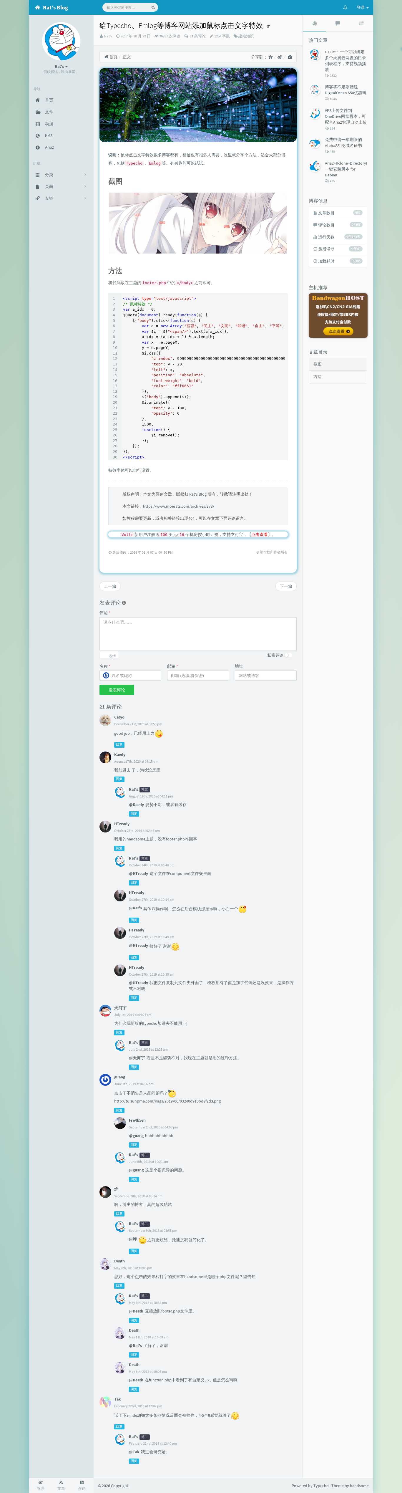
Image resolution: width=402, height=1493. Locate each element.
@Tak (134, 1451)
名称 (104, 666)
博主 (144, 790)
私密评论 (275, 655)
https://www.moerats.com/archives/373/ (178, 506)
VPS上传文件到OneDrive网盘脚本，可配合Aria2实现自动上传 (346, 116)
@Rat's (135, 908)
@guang (136, 1135)
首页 (112, 56)
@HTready (138, 873)
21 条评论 (197, 36)
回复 (119, 744)
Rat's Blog (198, 494)
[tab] (314, 23)
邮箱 (172, 666)
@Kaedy (136, 804)
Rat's (108, 36)
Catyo (119, 717)
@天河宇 (137, 1057)
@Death (136, 1311)
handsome (359, 1485)
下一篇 (286, 586)
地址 (239, 666)
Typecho (321, 1485)
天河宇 (120, 1007)
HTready (121, 823)
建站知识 (246, 36)
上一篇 (110, 586)
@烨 (133, 1239)
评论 (104, 612)
